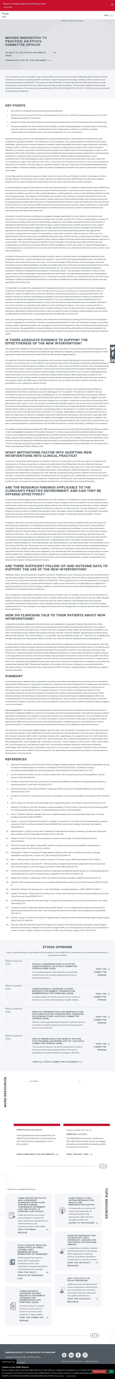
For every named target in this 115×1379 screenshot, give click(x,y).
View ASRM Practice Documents (36, 1154)
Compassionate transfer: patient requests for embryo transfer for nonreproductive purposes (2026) (53, 991)
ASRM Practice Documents (29, 1130)
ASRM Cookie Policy (91, 1361)
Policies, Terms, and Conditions (72, 1361)
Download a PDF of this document (26, 60)
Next (105, 1166)
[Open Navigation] (111, 15)
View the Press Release (27, 1231)
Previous (101, 1166)
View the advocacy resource (79, 1264)
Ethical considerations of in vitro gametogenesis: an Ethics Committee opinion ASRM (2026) (54, 966)
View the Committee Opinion (100, 972)
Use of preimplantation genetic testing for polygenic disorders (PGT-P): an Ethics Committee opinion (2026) (58, 1041)
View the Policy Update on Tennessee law (30, 1275)
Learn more (7, 7)
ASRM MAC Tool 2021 (76, 1134)
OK (111, 1371)
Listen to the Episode (81, 1223)
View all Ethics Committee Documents (56, 1062)
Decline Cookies (99, 1371)
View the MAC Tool (77, 1154)
